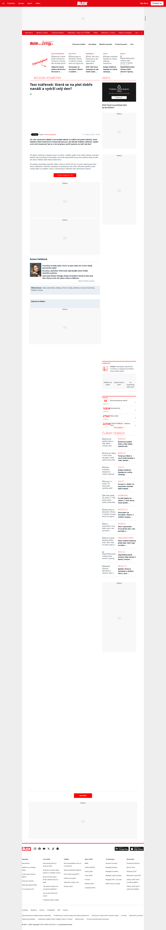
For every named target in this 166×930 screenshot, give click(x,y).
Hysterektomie (115, 408)
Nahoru (83, 795)
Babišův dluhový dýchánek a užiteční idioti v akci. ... (125, 571)
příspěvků (106, 404)
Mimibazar (123, 495)
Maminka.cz (90, 54)
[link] (35, 849)
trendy (69, 288)
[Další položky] (141, 33)
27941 (105, 416)
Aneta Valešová (50, 134)
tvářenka (76, 288)
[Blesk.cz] (82, 3)
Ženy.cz (122, 54)
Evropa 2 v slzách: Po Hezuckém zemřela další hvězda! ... (126, 486)
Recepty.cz (72, 54)
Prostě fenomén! (121, 44)
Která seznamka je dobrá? (118, 400)
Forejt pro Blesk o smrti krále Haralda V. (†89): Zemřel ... (126, 458)
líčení (65, 288)
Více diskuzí (118, 427)
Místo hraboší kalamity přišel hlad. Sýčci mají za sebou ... (127, 543)
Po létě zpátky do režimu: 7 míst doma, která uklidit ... (126, 500)
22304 (105, 424)
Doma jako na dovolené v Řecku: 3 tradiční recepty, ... (126, 514)
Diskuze (105, 398)
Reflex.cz (122, 566)
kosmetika (51, 288)
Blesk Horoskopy (57, 54)
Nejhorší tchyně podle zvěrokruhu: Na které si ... (58, 69)
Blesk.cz (122, 439)
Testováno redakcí (78, 44)
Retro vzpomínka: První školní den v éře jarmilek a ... (126, 528)
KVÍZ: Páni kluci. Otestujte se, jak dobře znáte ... (92, 69)
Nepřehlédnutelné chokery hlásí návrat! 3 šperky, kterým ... (127, 557)
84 (105, 401)
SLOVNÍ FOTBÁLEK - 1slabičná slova (120, 424)
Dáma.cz (122, 524)
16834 (105, 408)
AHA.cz (105, 54)
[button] (121, 849)
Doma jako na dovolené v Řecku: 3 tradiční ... (76, 69)
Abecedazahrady (126, 538)
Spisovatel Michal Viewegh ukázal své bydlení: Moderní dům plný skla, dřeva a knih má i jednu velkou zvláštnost (67, 277)
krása (44, 288)
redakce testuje (37, 290)
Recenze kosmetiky (47, 78)
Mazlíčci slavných (105, 44)
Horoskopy (92, 44)
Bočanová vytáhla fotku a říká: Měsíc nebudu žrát (125, 444)
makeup (59, 288)
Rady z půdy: (114, 416)
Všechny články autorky (86, 281)
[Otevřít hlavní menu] (3, 3)
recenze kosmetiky (87, 288)
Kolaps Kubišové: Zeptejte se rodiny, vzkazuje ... (110, 69)
